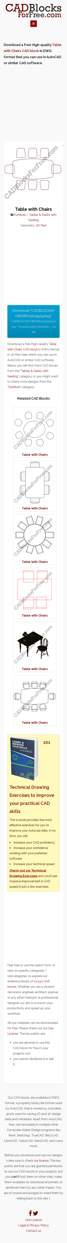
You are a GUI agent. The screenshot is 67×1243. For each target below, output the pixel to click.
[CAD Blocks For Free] (33, 11)
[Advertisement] (33, 103)
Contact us (33, 1231)
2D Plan (41, 225)
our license (41, 1160)
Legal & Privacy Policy (33, 1225)
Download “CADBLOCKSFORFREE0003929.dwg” (33, 321)
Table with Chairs (35, 454)
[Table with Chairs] (34, 449)
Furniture (20, 215)
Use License (33, 1220)
